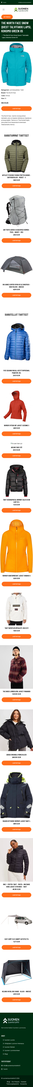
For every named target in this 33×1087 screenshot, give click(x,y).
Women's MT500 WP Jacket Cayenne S (16, 425)
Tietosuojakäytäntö (12, 1084)
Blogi (6, 1054)
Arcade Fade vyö (16, 447)
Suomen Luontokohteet (12, 1050)
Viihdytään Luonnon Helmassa (14, 1043)
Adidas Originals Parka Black (16, 755)
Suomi (4, 2)
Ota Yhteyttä (15, 1082)
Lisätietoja (16, 108)
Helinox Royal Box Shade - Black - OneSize (16, 991)
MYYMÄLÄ (7, 17)
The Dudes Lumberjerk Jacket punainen (16, 691)
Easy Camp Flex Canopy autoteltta (17, 939)
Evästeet (23, 1082)
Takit (22, 90)
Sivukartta (23, 1084)
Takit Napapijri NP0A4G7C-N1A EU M (16, 628)
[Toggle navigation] (3, 9)
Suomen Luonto (9, 1040)
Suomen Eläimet (9, 1047)
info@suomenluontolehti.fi (24, 2)
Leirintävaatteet (14, 90)
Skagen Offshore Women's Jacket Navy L (16, 821)
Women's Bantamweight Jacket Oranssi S (17, 576)
